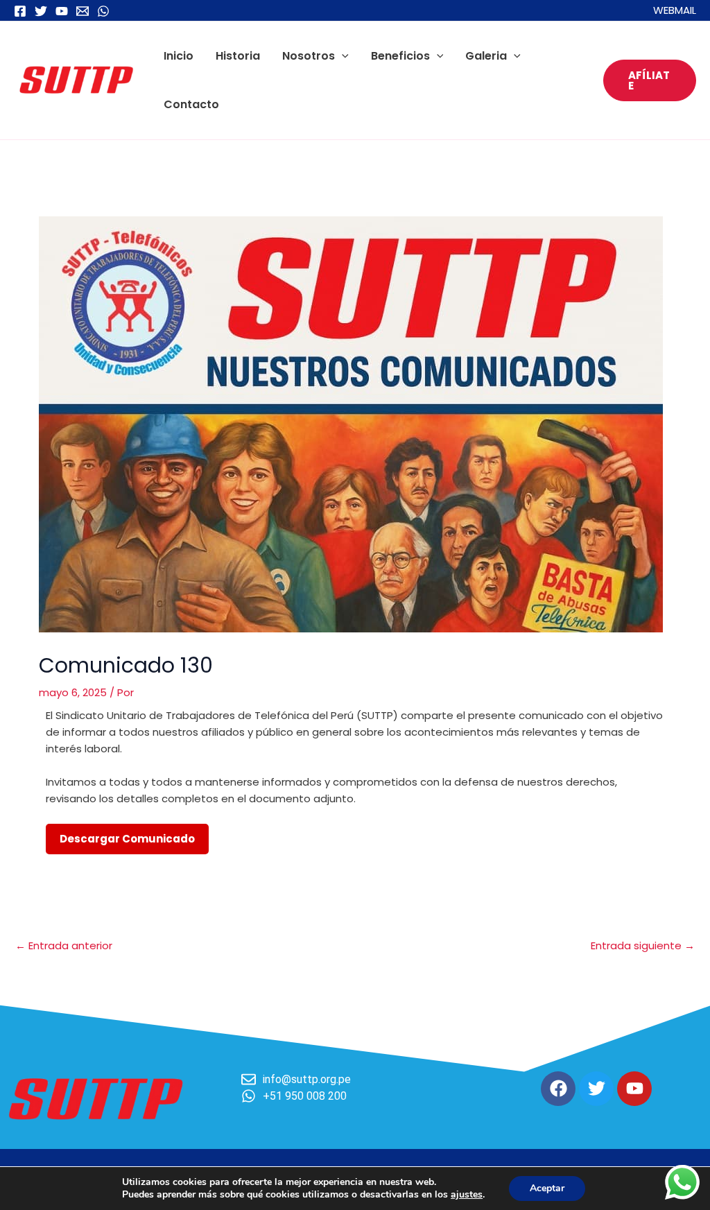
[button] (342, 56)
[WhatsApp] (103, 11)
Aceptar (547, 1188)
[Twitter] (41, 11)
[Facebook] (20, 11)
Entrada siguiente (643, 945)
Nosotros (308, 56)
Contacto (191, 104)
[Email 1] (82, 11)
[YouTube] (61, 11)
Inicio (178, 56)
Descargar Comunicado (127, 838)
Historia (238, 56)
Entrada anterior (63, 945)
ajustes (467, 1195)
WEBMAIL (674, 10)
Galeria (486, 56)
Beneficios (400, 56)
